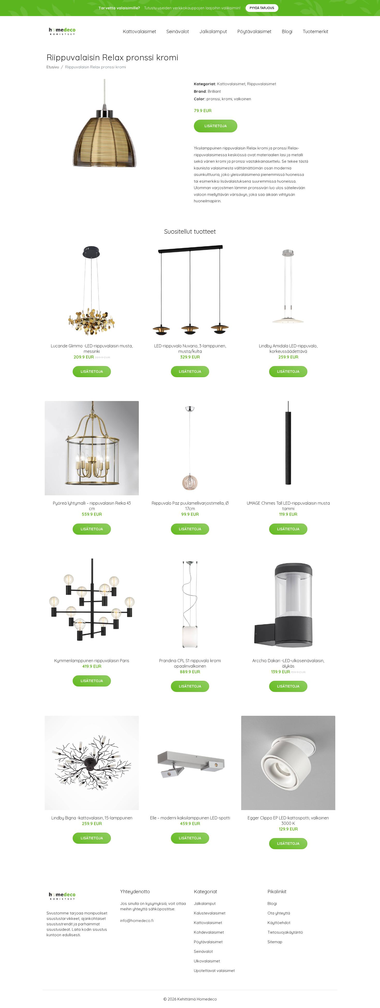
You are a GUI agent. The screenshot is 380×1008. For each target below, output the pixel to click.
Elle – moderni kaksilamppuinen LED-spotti (190, 817)
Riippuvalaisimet (261, 83)
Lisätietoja (215, 126)
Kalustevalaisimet (209, 913)
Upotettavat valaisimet (214, 970)
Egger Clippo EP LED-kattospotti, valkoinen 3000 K (288, 820)
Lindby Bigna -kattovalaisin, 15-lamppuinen (91, 817)
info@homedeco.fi (137, 920)
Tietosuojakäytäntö (285, 932)
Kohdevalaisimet (209, 932)
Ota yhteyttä (279, 913)
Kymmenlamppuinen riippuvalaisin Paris (91, 660)
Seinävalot (177, 31)
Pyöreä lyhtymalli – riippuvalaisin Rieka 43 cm (92, 506)
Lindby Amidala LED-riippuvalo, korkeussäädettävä (288, 348)
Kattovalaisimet (139, 31)
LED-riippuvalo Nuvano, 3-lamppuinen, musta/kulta (190, 348)
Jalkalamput (213, 31)
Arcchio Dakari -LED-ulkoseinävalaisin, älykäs (288, 663)
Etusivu (53, 67)
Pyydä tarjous (262, 8)
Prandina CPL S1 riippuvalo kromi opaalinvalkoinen (190, 663)
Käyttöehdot (279, 922)
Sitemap (275, 941)
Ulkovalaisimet (207, 961)
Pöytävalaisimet (254, 31)
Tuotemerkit (315, 31)
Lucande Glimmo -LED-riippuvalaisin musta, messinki (92, 348)
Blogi (287, 31)
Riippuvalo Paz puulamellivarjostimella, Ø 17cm (190, 506)
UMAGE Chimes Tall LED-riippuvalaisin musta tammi (288, 506)
